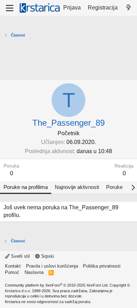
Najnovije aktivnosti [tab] (77, 187)
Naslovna (34, 272)
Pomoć (12, 272)
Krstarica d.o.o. (18, 291)
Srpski (47, 256)
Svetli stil (19, 256)
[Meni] (9, 8)
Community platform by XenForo (57, 285)
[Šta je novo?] (128, 7)
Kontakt (13, 266)
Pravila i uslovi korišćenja (52, 266)
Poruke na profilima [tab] (26, 187)
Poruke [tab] (114, 187)
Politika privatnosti (101, 266)
